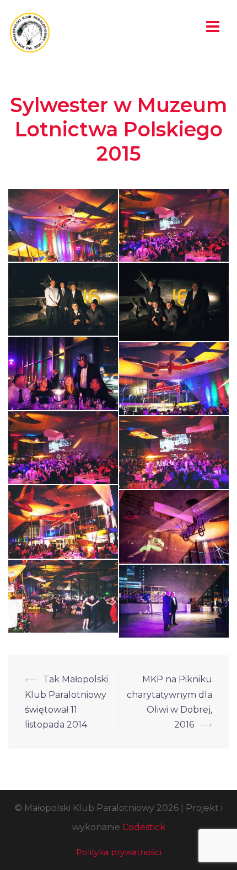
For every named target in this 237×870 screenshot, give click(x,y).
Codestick (143, 827)
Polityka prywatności (118, 852)
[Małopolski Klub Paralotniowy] (29, 31)
